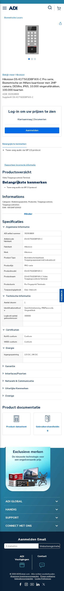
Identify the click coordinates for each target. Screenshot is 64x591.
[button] (62, 295)
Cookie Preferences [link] (43, 579)
